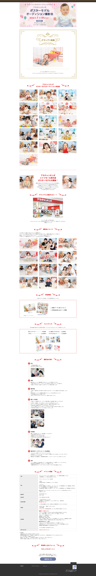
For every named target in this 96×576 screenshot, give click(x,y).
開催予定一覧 (48, 559)
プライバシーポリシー (36, 566)
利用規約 (21, 566)
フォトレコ (45, 566)
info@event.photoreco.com (44, 529)
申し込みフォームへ (42, 501)
